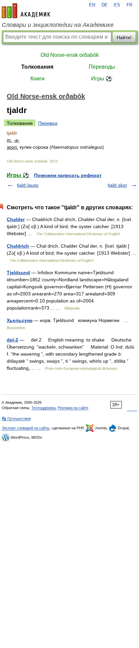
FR (129, 5)
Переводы (102, 67)
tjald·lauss (27, 185)
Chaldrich (18, 246)
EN (92, 5)
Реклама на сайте (73, 408)
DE (105, 5)
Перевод (47, 123)
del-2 (12, 340)
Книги (37, 78)
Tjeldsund (18, 272)
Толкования (37, 67)
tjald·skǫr (117, 185)
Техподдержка (43, 408)
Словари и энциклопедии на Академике (58, 25)
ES (117, 5)
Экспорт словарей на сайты (26, 428)
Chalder (16, 219)
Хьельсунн (19, 320)
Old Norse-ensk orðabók (69, 55)
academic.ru (26, 10)
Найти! (124, 37)
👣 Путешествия (16, 419)
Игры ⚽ (101, 78)
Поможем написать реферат (68, 175)
